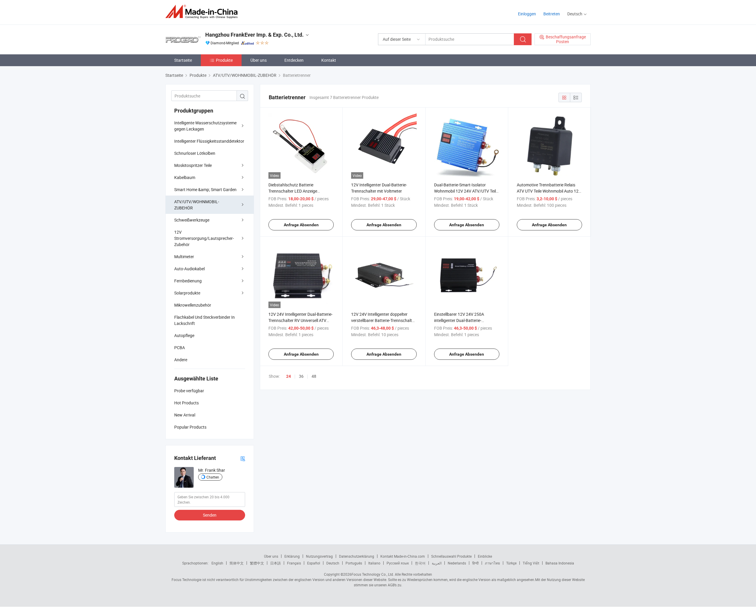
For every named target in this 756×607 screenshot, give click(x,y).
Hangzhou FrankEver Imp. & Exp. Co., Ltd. (254, 35)
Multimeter (184, 256)
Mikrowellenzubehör (192, 305)
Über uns (258, 60)
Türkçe (511, 563)
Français (294, 563)
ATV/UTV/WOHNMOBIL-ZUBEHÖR (196, 205)
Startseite (183, 60)
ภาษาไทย (492, 563)
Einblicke (485, 556)
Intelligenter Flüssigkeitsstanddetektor (209, 141)
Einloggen (527, 14)
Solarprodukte (187, 293)
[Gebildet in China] (203, 12)
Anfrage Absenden (301, 224)
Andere (180, 359)
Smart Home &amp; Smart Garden (205, 189)
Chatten (212, 477)
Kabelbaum (184, 177)
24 (288, 376)
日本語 (275, 563)
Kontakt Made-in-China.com (402, 556)
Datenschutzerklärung (356, 556)
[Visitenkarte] (242, 458)
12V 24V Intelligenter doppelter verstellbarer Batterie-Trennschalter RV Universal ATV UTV (383, 320)
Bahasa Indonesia (559, 563)
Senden (209, 515)
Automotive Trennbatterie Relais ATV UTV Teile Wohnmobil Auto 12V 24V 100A (549, 191)
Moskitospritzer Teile (193, 165)
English (217, 563)
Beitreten (551, 14)
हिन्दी (475, 563)
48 (314, 376)
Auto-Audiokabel (189, 268)
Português (354, 563)
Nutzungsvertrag (319, 556)
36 (301, 376)
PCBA (179, 347)
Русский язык (398, 563)
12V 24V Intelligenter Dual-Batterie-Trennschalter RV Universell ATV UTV (300, 320)
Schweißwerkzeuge (191, 220)
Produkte (224, 60)
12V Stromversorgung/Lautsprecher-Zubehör (204, 238)
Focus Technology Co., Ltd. (372, 574)
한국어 (420, 563)
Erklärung (292, 556)
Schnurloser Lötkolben (194, 153)
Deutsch (332, 563)
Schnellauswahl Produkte (451, 556)
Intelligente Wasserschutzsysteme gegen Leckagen (205, 126)
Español (313, 563)
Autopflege (184, 335)
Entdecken (294, 60)
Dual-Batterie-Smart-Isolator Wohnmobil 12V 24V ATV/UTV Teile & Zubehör (466, 191)
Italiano (374, 563)
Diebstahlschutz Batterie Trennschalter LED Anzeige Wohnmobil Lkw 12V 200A (292, 191)
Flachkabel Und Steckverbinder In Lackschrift (204, 320)
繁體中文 (257, 563)
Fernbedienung (188, 281)
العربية (436, 563)
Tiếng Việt (531, 563)
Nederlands (457, 563)
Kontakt (328, 60)
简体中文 (236, 563)
